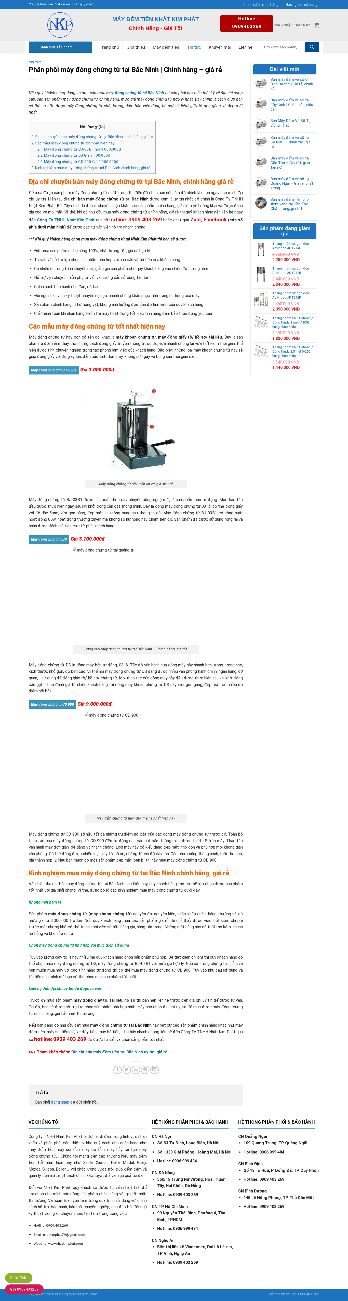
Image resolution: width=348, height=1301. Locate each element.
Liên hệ (245, 47)
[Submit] (312, 47)
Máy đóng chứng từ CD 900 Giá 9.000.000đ (78, 161)
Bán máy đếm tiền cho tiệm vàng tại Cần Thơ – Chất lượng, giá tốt (291, 204)
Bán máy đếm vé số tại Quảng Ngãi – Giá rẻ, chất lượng (292, 183)
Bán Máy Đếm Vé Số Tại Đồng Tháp (291, 123)
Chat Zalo (19, 1278)
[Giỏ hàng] (316, 25)
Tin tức (194, 47)
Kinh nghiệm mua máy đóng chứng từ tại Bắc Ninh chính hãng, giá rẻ (91, 168)
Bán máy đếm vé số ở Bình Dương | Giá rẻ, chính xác (292, 84)
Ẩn (102, 127)
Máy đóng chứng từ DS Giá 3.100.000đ (74, 155)
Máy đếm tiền (166, 47)
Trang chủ (109, 47)
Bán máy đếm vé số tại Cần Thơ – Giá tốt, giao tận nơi (290, 163)
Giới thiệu (136, 47)
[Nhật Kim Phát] (60, 24)
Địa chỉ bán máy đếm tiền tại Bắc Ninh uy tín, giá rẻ (119, 1052)
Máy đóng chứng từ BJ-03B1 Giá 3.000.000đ (79, 149)
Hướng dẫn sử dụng (301, 5)
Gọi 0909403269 (24, 1289)
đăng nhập (60, 1102)
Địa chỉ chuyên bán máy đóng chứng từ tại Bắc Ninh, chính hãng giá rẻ (92, 137)
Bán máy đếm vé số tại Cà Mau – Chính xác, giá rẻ (291, 142)
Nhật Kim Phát (85, 1294)
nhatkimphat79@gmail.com (64, 1234)
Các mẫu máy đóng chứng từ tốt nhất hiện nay (73, 143)
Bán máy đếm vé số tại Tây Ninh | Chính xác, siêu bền (292, 105)
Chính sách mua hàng (260, 5)
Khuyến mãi (220, 47)
